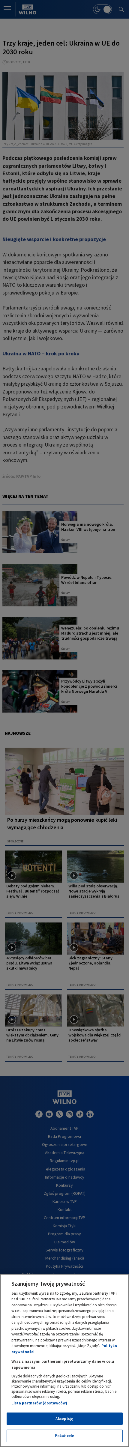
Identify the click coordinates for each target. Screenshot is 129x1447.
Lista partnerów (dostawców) (39, 1403)
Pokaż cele (64, 1435)
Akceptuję (64, 1418)
